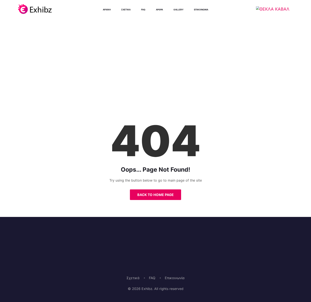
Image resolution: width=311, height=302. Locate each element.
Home (140, 85)
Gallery (178, 9)
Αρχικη (107, 9)
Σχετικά (133, 278)
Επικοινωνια (201, 9)
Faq (143, 9)
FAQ (152, 278)
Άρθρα (159, 9)
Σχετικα (126, 9)
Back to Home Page (155, 195)
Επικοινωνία (174, 278)
